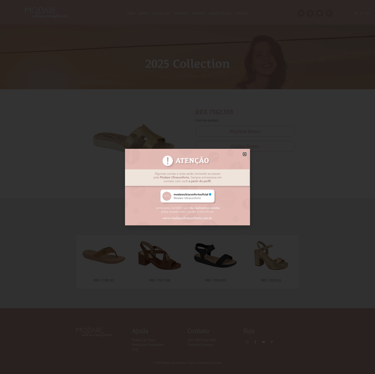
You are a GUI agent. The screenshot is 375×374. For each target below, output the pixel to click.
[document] (187, 187)
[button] (244, 154)
